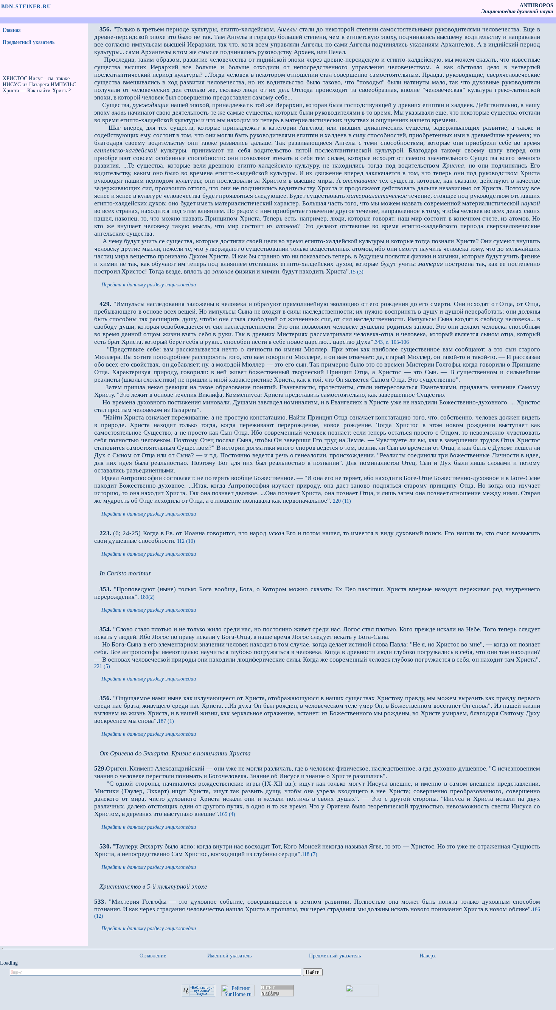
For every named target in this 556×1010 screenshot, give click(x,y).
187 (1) (166, 721)
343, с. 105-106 (392, 342)
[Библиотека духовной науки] (198, 995)
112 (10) (186, 541)
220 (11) (341, 501)
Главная (11, 30)
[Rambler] (362, 995)
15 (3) (356, 272)
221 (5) (102, 666)
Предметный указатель (28, 42)
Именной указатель (229, 956)
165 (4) (227, 814)
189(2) (147, 597)
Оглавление (153, 956)
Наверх (427, 956)
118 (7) (309, 854)
